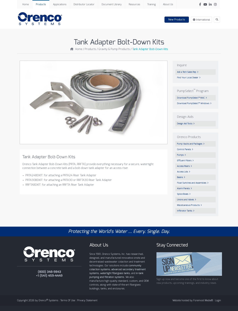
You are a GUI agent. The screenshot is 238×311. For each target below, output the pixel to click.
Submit (218, 26)
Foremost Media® (203, 300)
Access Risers (183, 166)
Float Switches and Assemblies (191, 183)
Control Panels (184, 149)
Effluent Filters (184, 161)
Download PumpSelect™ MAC (191, 98)
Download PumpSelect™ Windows (193, 103)
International (203, 20)
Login (218, 300)
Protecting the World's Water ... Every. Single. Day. (119, 231)
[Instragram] (215, 4)
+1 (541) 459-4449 (49, 275)
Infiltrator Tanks (184, 211)
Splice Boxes (182, 194)
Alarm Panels (183, 188)
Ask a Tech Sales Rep (186, 72)
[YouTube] (205, 4)
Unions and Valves (185, 200)
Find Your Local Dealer (187, 78)
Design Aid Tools (184, 124)
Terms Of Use (67, 300)
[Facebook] (200, 4)
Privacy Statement (87, 300)
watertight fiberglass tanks (115, 273)
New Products (176, 19)
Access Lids (182, 172)
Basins (180, 177)
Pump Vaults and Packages (189, 144)
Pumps (180, 155)
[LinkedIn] (210, 4)
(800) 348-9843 (49, 272)
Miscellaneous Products (188, 205)
